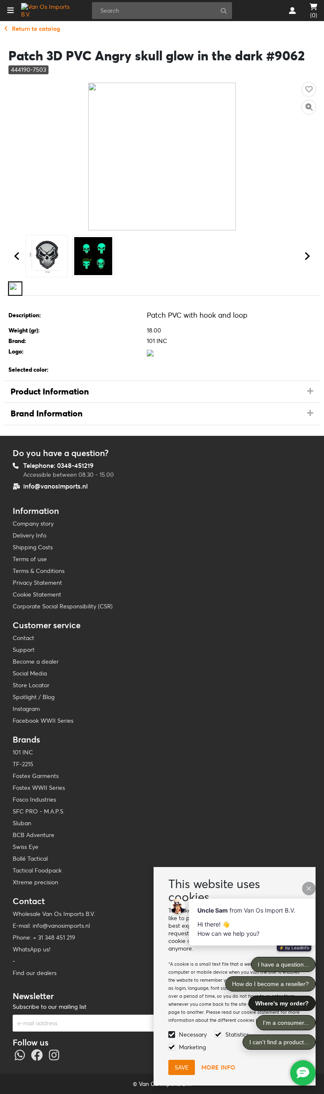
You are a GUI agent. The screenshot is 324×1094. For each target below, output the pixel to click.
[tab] (162, 392)
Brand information (47, 413)
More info (218, 1067)
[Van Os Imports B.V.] (48, 10)
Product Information (50, 391)
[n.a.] (15, 288)
